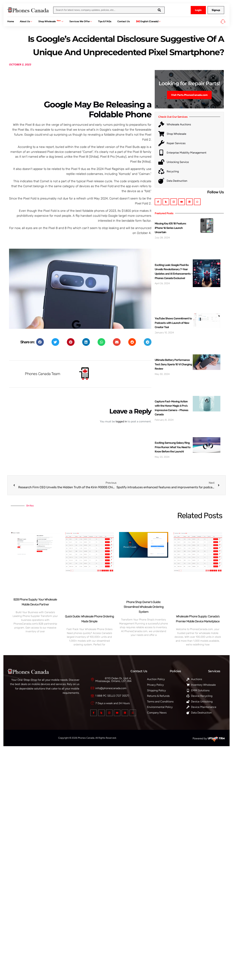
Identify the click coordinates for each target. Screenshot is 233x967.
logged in (121, 421)
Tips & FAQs (104, 21)
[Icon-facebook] (158, 201)
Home (10, 21)
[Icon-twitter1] (166, 201)
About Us (25, 21)
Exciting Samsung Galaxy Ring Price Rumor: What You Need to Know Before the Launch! (172, 447)
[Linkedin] (189, 201)
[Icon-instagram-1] (173, 201)
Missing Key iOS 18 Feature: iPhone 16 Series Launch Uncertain (170, 228)
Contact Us (123, 21)
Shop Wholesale (49, 21)
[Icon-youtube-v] (181, 201)
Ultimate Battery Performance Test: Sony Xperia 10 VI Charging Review (173, 364)
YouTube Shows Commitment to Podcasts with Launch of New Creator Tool (173, 323)
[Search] (159, 10)
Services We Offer (79, 21)
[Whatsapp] (197, 201)
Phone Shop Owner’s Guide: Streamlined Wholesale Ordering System (144, 607)
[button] (40, 342)
